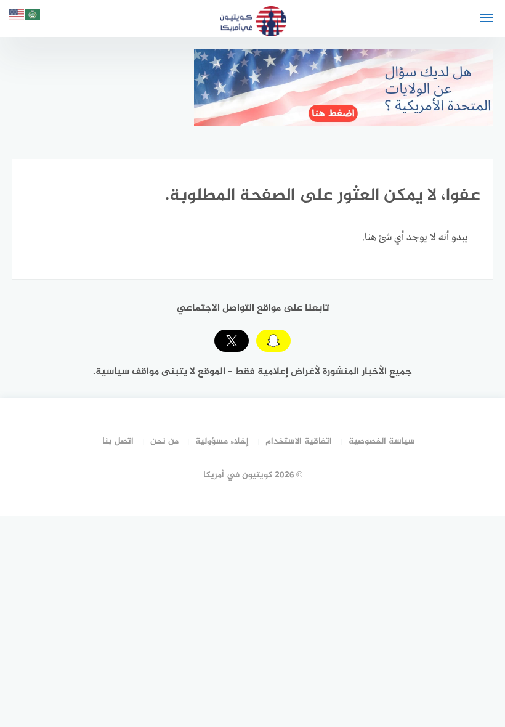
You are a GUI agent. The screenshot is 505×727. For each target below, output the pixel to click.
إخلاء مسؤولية (222, 441)
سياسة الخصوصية (382, 441)
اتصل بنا (118, 441)
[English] (17, 17)
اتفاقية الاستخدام (298, 441)
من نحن (164, 441)
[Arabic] (33, 17)
